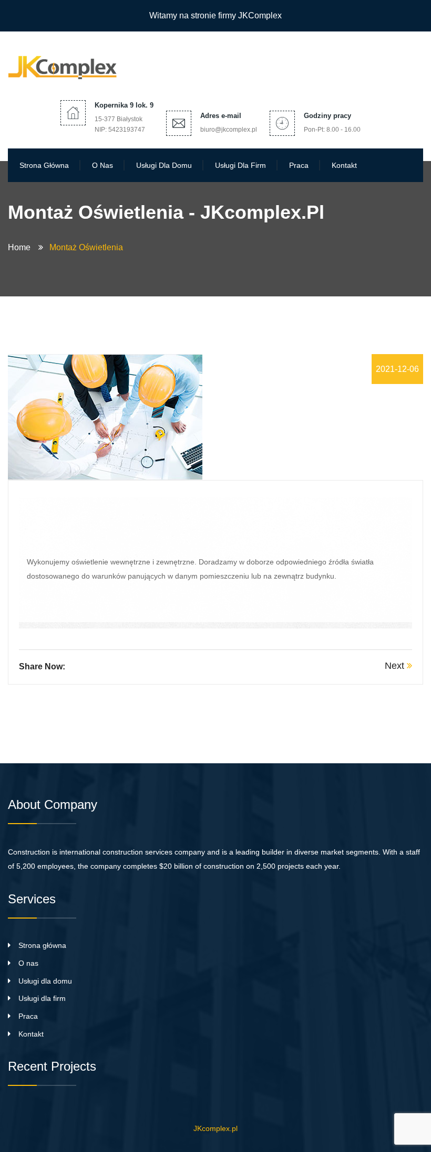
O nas (102, 165)
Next (396, 665)
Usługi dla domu (164, 165)
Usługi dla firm (240, 165)
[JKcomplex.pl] (66, 65)
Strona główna (44, 165)
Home (21, 247)
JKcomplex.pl (215, 1128)
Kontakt (344, 165)
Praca (299, 165)
